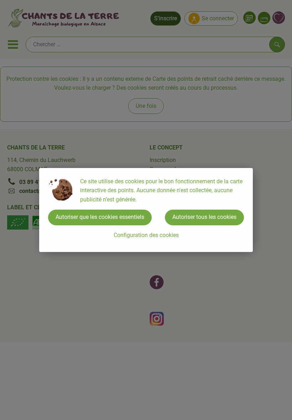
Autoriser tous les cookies (204, 217)
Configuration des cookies (146, 235)
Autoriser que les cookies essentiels (100, 217)
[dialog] (146, 210)
